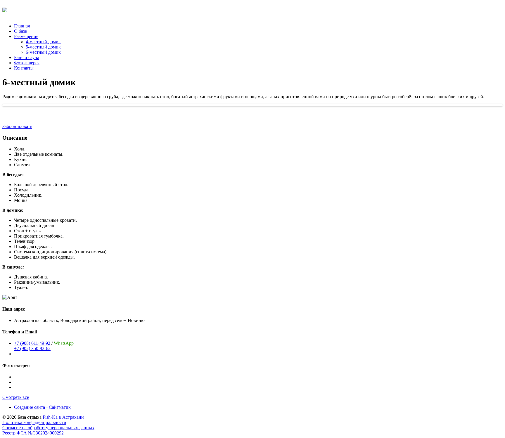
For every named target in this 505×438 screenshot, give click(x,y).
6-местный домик (43, 52)
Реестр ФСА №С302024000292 (33, 432)
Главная (22, 25)
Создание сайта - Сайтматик (42, 407)
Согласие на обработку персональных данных (48, 427)
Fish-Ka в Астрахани (63, 417)
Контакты (24, 67)
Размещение (26, 36)
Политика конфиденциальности (34, 422)
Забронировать (17, 126)
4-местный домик (43, 41)
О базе (20, 31)
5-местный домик (43, 46)
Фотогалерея (26, 62)
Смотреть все (15, 397)
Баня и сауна (26, 57)
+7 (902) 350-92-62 (32, 348)
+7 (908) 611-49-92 (32, 343)
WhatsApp (64, 343)
